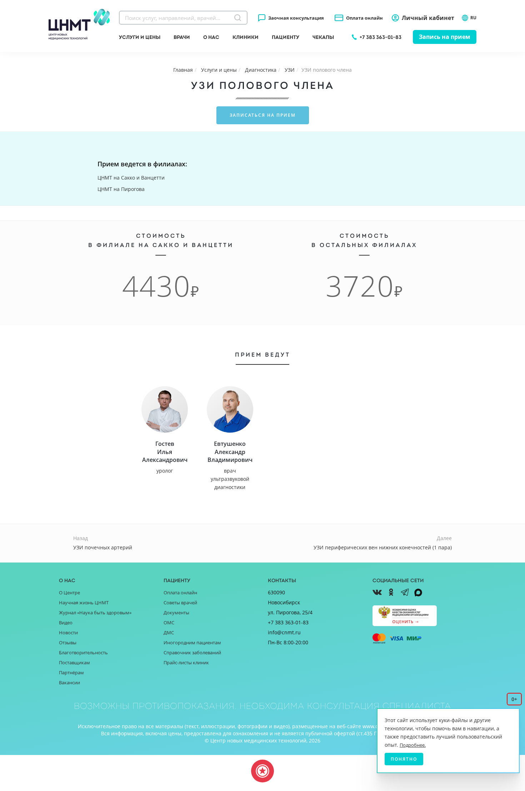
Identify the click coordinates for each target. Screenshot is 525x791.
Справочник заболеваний (192, 652)
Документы (176, 612)
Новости (68, 632)
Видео (65, 622)
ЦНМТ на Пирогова (121, 189)
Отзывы (67, 642)
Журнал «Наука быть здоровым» (95, 612)
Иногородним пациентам (192, 642)
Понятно (404, 759)
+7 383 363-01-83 (380, 37)
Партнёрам (71, 672)
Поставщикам (74, 662)
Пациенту (285, 37)
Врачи (182, 37)
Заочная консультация (296, 18)
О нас (211, 37)
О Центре (69, 592)
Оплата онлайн (364, 18)
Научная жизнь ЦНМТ (84, 602)
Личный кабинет (428, 18)
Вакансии (69, 682)
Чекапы (323, 37)
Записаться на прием (263, 115)
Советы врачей (180, 602)
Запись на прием (444, 37)
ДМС (169, 632)
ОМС (169, 622)
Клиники (245, 37)
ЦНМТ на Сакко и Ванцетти (131, 177)
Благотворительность (83, 652)
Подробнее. (413, 745)
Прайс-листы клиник (186, 662)
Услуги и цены (139, 37)
